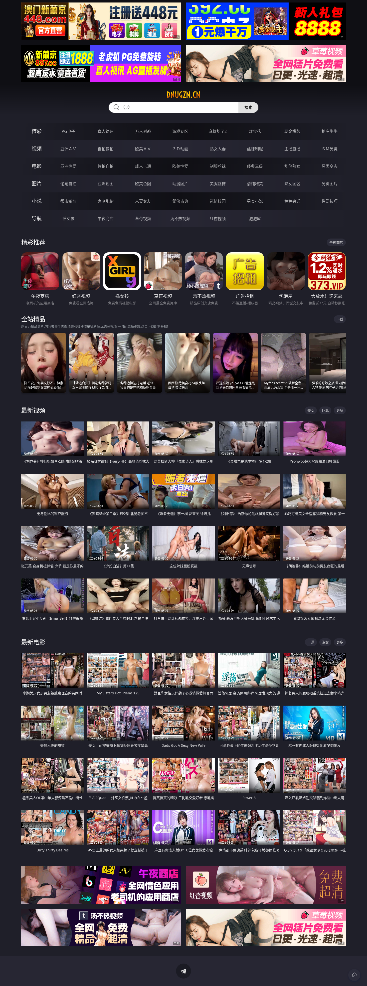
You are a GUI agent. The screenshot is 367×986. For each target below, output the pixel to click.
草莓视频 (143, 218)
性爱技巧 (330, 201)
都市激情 (68, 201)
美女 (310, 410)
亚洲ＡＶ (68, 149)
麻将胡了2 (217, 131)
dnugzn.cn (183, 95)
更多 (339, 410)
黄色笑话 (292, 201)
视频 (37, 148)
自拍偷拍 (106, 149)
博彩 (37, 131)
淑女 (325, 642)
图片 (37, 183)
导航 (37, 218)
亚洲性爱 (68, 166)
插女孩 (68, 218)
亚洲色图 (106, 183)
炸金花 (255, 131)
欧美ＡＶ (143, 149)
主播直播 (292, 149)
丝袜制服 (255, 149)
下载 (339, 319)
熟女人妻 (218, 149)
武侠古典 (180, 201)
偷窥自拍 (68, 183)
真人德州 (106, 131)
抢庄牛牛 (330, 131)
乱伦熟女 (292, 166)
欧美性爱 (180, 166)
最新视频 (33, 410)
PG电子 (68, 131)
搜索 (248, 107)
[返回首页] (354, 975)
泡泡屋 (255, 218)
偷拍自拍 (106, 166)
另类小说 (255, 201)
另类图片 (330, 183)
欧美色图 (143, 183)
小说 (37, 201)
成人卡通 (143, 166)
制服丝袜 (218, 166)
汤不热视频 (180, 218)
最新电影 (33, 642)
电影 (37, 166)
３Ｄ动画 (180, 149)
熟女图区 (292, 183)
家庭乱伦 (106, 201)
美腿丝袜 (218, 183)
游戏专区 (180, 131)
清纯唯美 (255, 183)
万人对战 (143, 131)
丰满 (310, 642)
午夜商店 (106, 218)
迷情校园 (218, 201)
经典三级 (255, 166)
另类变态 (330, 166)
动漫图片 (180, 183)
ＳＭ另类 (330, 149)
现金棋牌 (292, 131)
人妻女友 (143, 201)
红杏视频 (218, 218)
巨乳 (325, 410)
